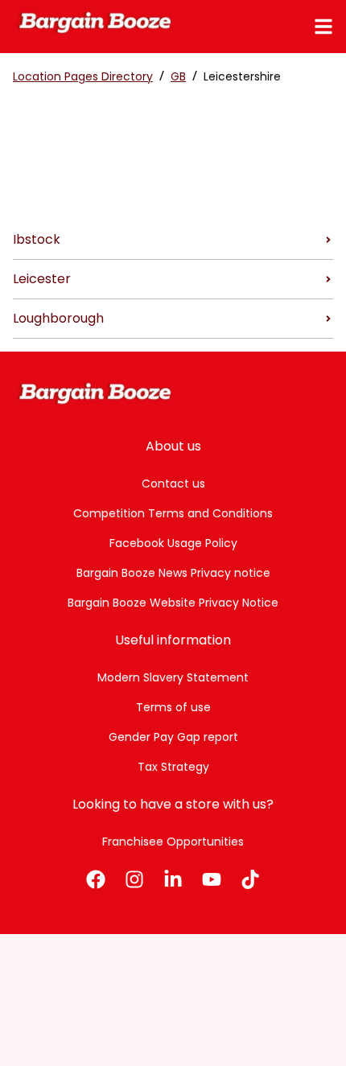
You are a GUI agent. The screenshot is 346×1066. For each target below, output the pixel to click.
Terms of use (173, 707)
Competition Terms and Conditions (173, 513)
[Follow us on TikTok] (250, 879)
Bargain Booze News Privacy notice (173, 573)
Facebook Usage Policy (173, 543)
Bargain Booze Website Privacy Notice (173, 603)
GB (178, 76)
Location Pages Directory (83, 76)
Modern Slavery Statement (173, 677)
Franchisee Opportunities (173, 841)
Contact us (173, 483)
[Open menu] (323, 26)
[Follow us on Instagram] (134, 879)
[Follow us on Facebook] (95, 879)
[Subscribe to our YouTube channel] (211, 879)
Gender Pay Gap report (173, 737)
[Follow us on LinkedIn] (173, 879)
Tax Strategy (173, 767)
